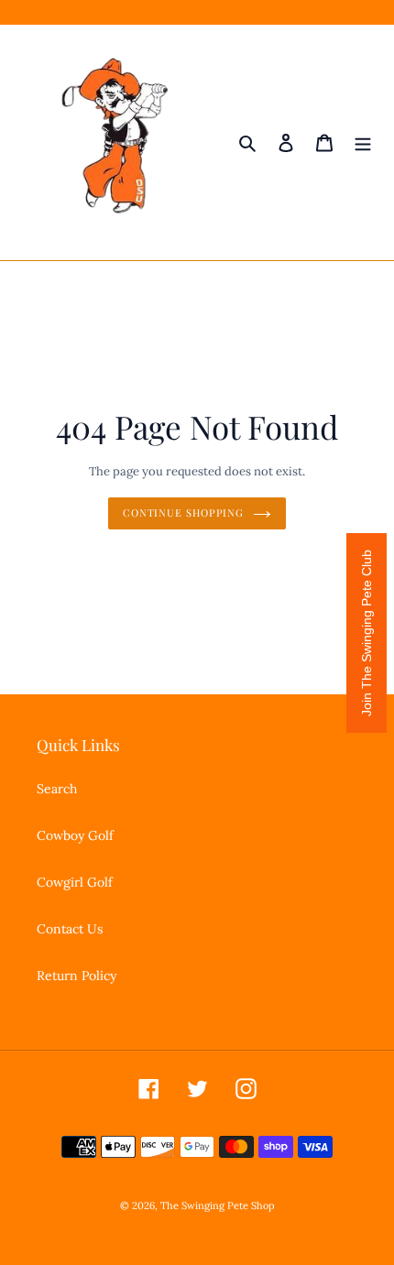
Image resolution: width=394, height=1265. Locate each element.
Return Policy (76, 975)
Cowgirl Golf (75, 882)
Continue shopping (183, 512)
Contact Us (70, 929)
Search (57, 788)
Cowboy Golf (75, 835)
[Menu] (363, 143)
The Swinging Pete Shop (217, 1205)
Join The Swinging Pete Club (366, 633)
